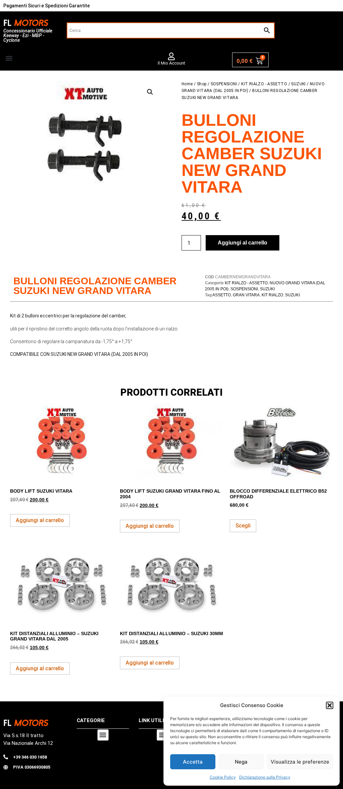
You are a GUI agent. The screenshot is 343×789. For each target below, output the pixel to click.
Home (187, 84)
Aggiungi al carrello (242, 242)
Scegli (243, 525)
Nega (241, 762)
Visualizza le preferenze (300, 762)
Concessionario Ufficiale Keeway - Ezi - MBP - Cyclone (27, 35)
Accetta (193, 762)
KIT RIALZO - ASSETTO (264, 84)
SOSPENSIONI (224, 84)
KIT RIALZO (272, 295)
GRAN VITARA (246, 295)
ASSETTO (221, 295)
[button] (329, 705)
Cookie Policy (223, 777)
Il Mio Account (171, 63)
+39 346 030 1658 (30, 757)
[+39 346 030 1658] (5, 757)
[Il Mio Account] (171, 56)
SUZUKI (298, 84)
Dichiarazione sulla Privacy (264, 777)
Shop (202, 84)
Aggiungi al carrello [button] (40, 520)
